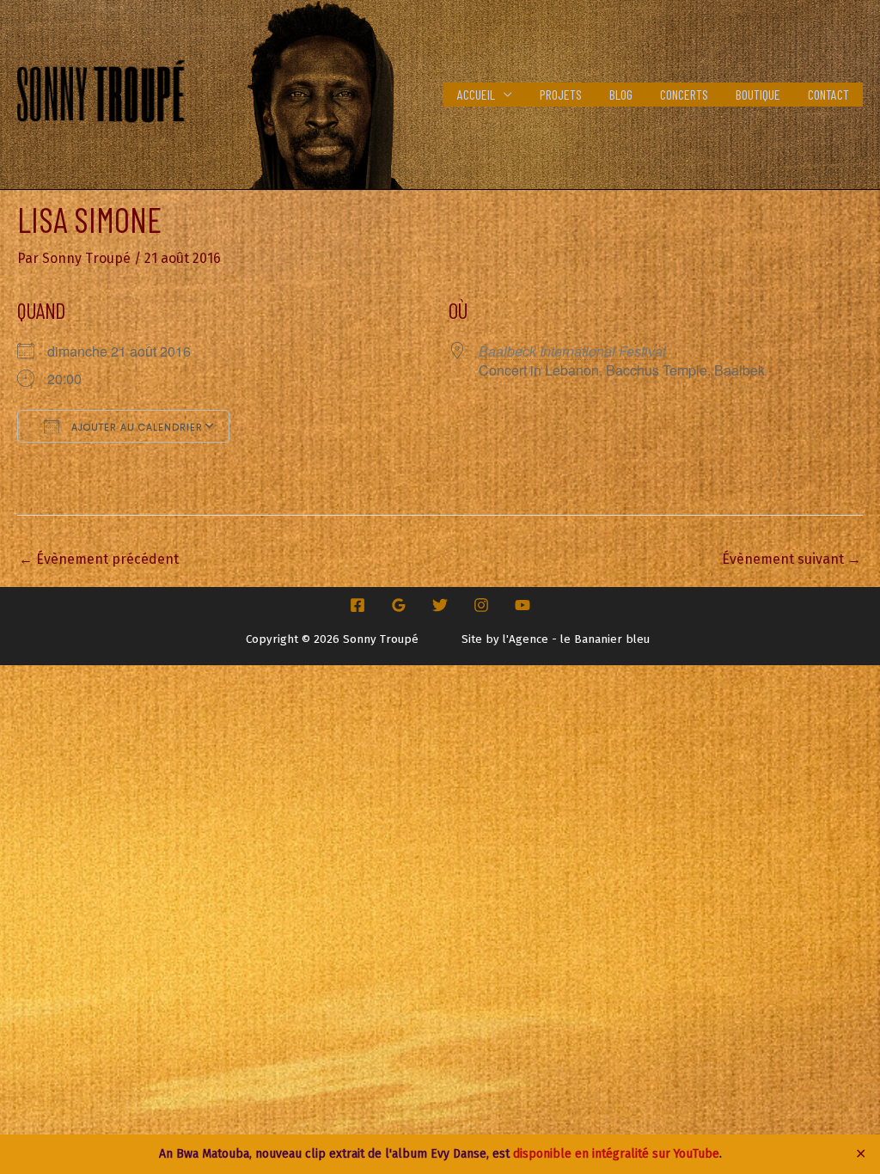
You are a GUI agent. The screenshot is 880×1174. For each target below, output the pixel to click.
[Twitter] (440, 605)
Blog (620, 94)
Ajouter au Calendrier (135, 427)
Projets (561, 94)
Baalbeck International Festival (572, 351)
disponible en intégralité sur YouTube (616, 1153)
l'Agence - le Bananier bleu (576, 639)
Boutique (758, 94)
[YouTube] (522, 605)
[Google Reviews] (398, 605)
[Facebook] (357, 605)
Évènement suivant (791, 559)
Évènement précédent (99, 559)
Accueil (476, 94)
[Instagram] (481, 605)
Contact (828, 94)
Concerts (684, 94)
